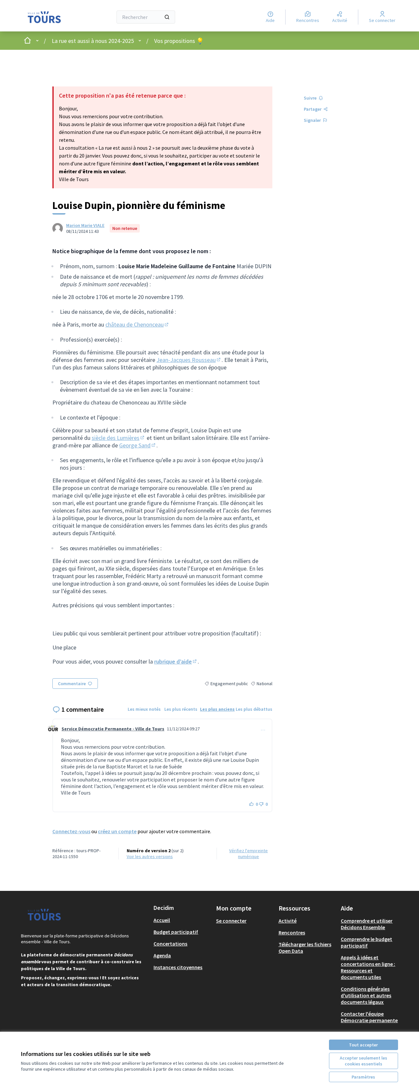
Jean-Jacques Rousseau (189, 360)
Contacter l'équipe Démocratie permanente (369, 1017)
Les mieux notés (144, 709)
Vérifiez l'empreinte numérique (248, 853)
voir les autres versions (150, 856)
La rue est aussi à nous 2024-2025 (93, 41)
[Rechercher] (167, 17)
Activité (288, 920)
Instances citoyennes (178, 967)
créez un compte (117, 831)
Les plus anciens (217, 709)
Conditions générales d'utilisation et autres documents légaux (366, 995)
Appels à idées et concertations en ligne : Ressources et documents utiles (368, 967)
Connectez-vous (71, 831)
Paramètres (363, 1077)
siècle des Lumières (118, 438)
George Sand (137, 445)
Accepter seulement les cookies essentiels (363, 1061)
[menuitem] (182, 920)
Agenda (162, 955)
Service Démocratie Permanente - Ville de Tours (113, 729)
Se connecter (231, 920)
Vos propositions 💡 (179, 41)
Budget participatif (176, 932)
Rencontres (292, 932)
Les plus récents (180, 709)
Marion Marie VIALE (85, 225)
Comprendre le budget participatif (366, 942)
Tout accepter (363, 1045)
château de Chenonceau (137, 324)
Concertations (170, 943)
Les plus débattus (254, 709)
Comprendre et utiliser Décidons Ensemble (366, 923)
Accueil (162, 920)
